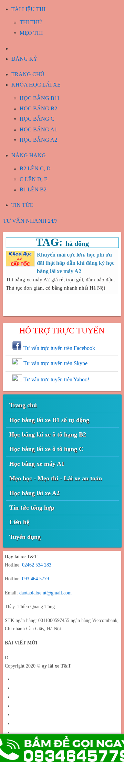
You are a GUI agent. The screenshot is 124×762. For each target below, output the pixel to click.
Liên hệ (19, 522)
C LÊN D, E (34, 179)
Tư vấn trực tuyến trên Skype (54, 363)
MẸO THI (31, 33)
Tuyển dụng (25, 536)
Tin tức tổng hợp (31, 507)
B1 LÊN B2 (33, 189)
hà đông (77, 243)
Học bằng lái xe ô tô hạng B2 (47, 434)
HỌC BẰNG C (37, 119)
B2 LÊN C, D (35, 168)
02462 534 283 (36, 565)
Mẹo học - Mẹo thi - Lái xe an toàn (55, 478)
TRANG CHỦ (27, 74)
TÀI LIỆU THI (28, 9)
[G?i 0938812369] (62, 748)
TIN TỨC (22, 205)
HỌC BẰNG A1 (38, 129)
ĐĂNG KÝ (24, 59)
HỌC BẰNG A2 (38, 140)
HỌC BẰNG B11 (40, 98)
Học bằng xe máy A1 (36, 463)
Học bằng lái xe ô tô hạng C (46, 448)
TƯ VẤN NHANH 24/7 (30, 221)
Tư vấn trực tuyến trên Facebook (58, 348)
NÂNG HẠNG (28, 155)
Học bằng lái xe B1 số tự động (49, 420)
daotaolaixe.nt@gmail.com (45, 592)
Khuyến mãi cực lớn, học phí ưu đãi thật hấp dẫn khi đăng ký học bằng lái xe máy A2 (75, 263)
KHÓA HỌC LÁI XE (36, 85)
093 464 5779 (35, 578)
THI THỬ (31, 22)
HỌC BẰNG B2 (38, 108)
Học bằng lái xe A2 (34, 493)
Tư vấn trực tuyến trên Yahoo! (55, 379)
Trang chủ (23, 405)
